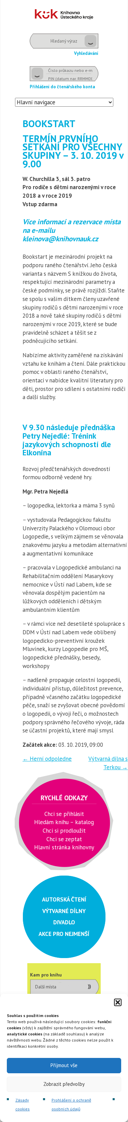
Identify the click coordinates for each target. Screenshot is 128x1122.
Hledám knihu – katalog (64, 822)
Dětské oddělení (64, 14)
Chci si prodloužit (64, 830)
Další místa (45, 987)
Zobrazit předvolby (64, 1084)
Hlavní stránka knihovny (64, 847)
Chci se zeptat (64, 839)
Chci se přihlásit (64, 814)
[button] (117, 1002)
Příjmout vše (64, 1065)
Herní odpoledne (47, 758)
